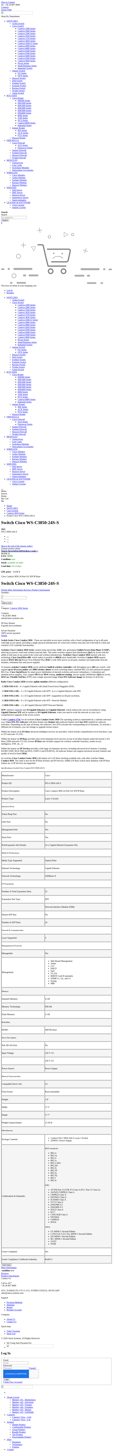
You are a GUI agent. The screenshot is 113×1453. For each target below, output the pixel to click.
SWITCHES (12, 508)
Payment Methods (14, 1302)
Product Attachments (10, 1276)
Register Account (14, 1310)
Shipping (10, 1305)
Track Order (6, 10)
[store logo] (17, 14)
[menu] (2, 489)
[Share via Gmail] (8, 542)
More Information (9, 1267)
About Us (11, 1319)
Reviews (5, 1273)
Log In (10, 290)
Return (10, 1307)
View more (6, 1265)
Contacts (5, 7)
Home (9, 506)
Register (10, 293)
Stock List (11, 1333)
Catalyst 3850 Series (15, 513)
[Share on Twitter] (8, 539)
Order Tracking (13, 1331)
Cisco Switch (12, 511)
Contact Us (11, 1322)
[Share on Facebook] (8, 537)
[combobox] (14, 217)
